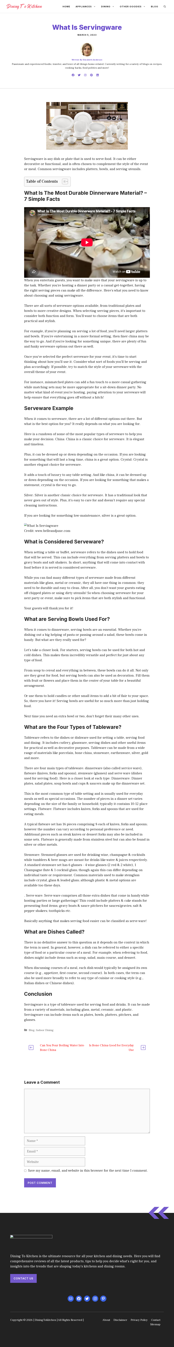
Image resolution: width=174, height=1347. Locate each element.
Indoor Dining (45, 1030)
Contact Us (23, 1278)
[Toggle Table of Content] (63, 181)
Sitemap (155, 1324)
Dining (105, 6)
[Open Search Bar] (165, 6)
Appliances (84, 6)
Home (66, 6)
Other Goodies (131, 6)
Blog (154, 6)
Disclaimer (120, 1320)
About (106, 1320)
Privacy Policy (139, 1320)
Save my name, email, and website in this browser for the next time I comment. (88, 1170)
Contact (155, 1320)
